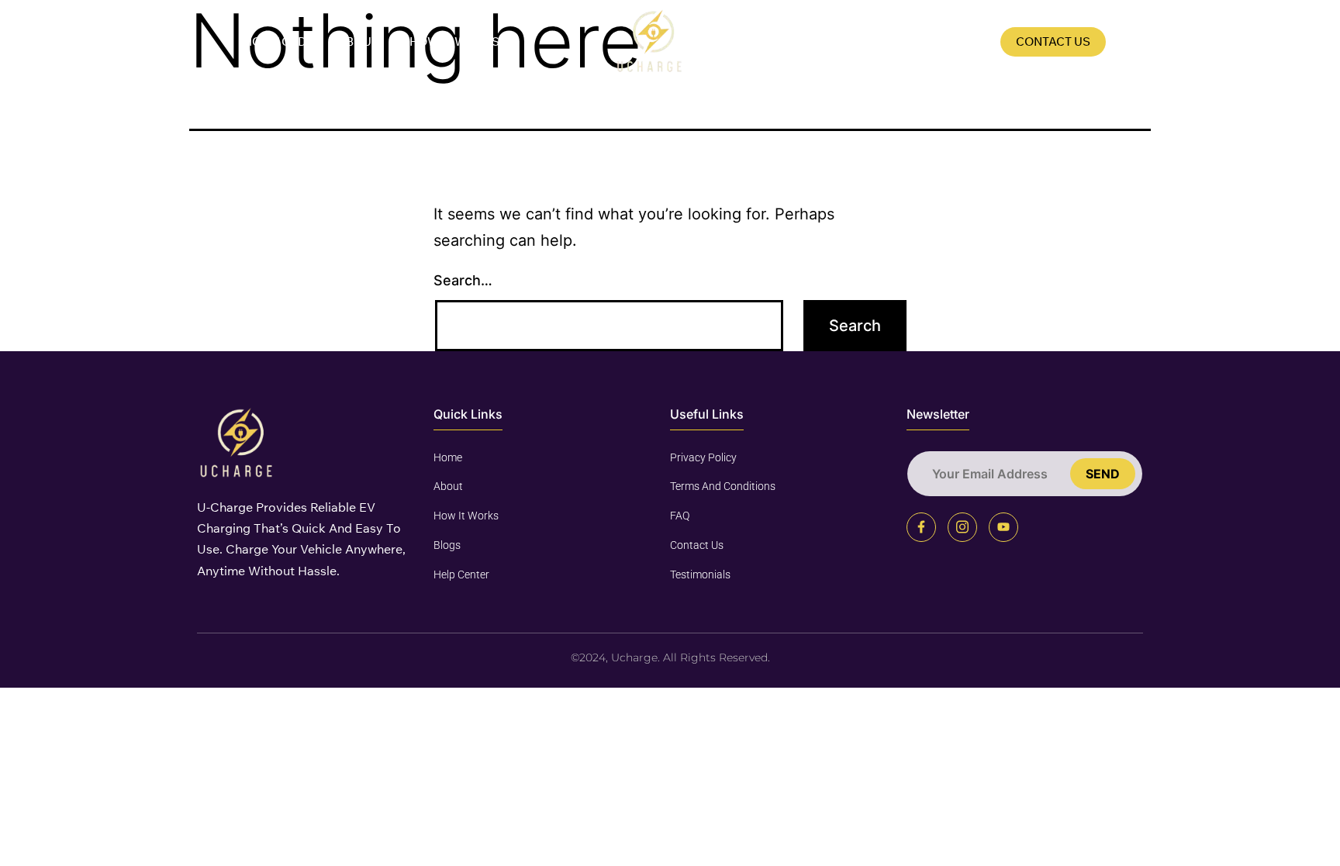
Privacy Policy (703, 457)
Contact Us (1053, 41)
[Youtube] (1003, 527)
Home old (274, 41)
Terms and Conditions (722, 486)
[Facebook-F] (921, 527)
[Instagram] (962, 527)
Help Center (461, 574)
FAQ (901, 41)
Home (447, 457)
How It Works (454, 41)
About (357, 41)
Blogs (965, 41)
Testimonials (700, 574)
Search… (462, 280)
